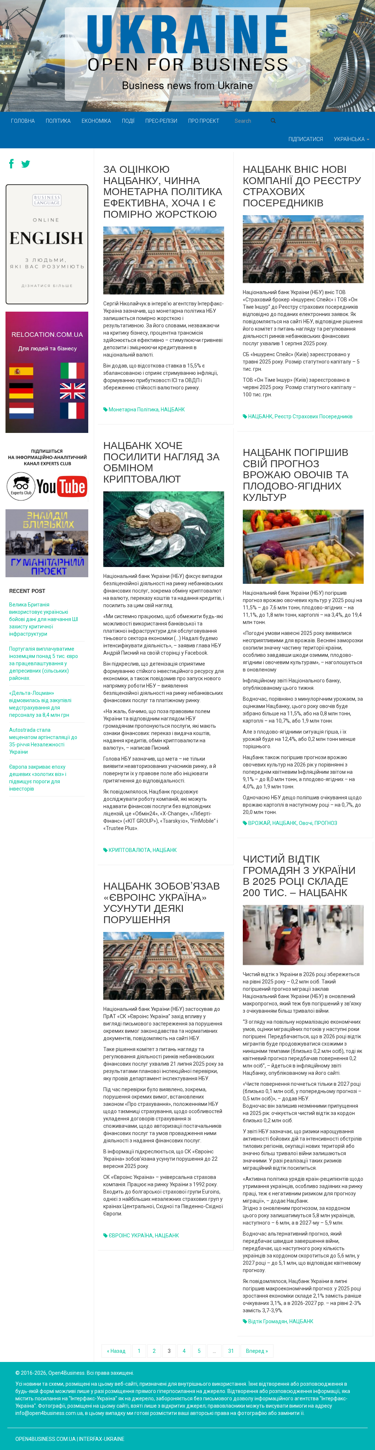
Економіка (96, 121)
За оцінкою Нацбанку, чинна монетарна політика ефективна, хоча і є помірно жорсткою (162, 191)
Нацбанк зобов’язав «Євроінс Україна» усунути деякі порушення (161, 902)
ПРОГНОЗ (326, 823)
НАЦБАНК (173, 409)
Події (128, 121)
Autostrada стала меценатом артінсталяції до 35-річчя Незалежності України (43, 741)
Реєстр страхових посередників (314, 416)
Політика (58, 121)
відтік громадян (267, 1321)
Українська (350, 139)
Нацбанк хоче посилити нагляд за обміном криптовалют (161, 461)
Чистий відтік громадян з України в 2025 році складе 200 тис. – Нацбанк (299, 875)
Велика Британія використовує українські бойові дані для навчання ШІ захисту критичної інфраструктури (43, 619)
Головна (23, 121)
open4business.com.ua (45, 1439)
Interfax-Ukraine (102, 1439)
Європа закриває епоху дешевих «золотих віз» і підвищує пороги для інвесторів (37, 778)
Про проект (203, 121)
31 (231, 1351)
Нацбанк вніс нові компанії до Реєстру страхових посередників (302, 185)
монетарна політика (134, 409)
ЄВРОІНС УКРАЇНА (131, 1235)
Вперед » (257, 1351)
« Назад (116, 1351)
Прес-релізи (161, 121)
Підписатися (306, 139)
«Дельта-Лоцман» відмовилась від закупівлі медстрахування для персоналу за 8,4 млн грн (40, 704)
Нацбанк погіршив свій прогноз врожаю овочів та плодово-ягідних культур (296, 474)
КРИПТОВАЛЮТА (130, 850)
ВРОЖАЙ (259, 823)
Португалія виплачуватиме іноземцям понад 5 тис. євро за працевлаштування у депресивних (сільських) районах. (43, 663)
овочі (305, 823)
